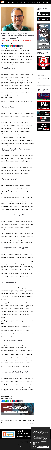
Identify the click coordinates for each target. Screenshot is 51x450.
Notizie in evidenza (29, 40)
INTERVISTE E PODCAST (31, 2)
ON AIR (9, 2)
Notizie (24, 40)
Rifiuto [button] (34, 446)
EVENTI (25, 2)
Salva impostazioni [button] (40, 446)
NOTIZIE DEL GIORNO (19, 2)
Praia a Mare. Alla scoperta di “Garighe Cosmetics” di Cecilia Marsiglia (9, 420)
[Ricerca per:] (43, 78)
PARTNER (43, 2)
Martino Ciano (4, 40)
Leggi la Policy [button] (44, 441)
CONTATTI (47, 2)
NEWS (13, 2)
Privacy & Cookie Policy (25, 446)
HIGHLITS (38, 2)
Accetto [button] (47, 446)
